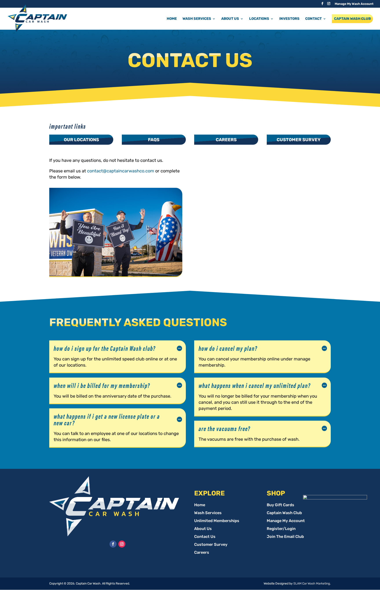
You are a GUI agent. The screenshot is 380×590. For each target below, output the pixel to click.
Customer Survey (299, 139)
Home (172, 18)
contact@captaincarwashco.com (120, 171)
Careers (226, 139)
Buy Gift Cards (280, 505)
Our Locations (81, 139)
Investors (289, 18)
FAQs (153, 139)
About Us (203, 529)
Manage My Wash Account (354, 4)
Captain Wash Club (352, 18)
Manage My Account (286, 521)
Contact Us (205, 537)
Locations (259, 18)
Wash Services (208, 513)
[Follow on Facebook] (113, 544)
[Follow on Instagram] (121, 544)
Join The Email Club (285, 537)
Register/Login (281, 529)
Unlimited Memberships (216, 521)
